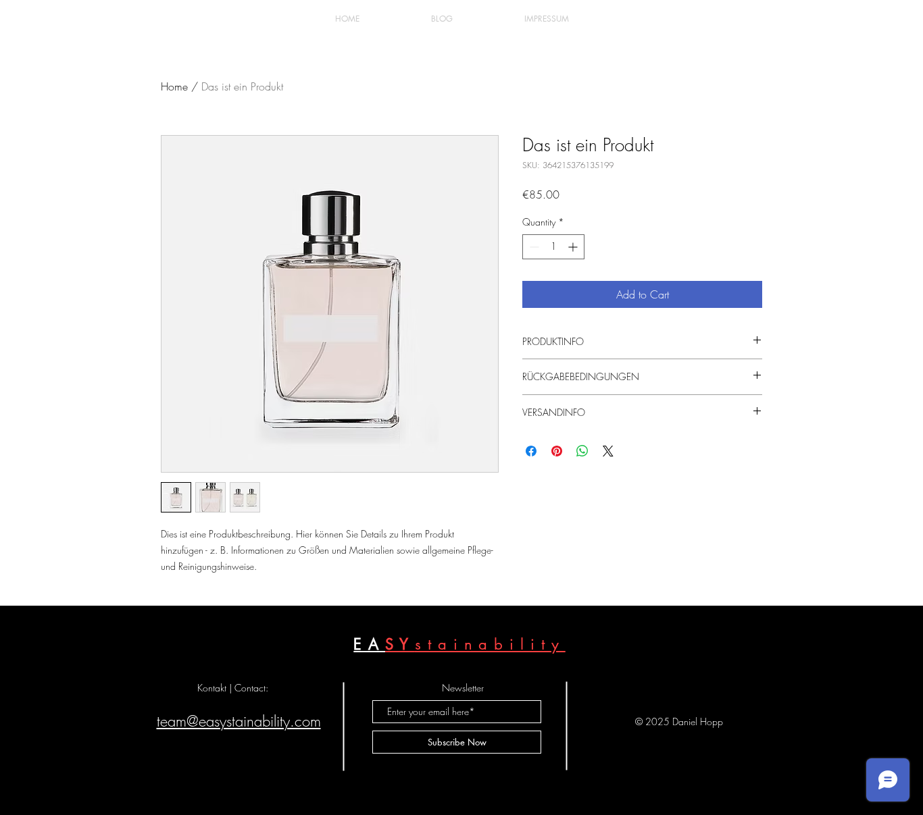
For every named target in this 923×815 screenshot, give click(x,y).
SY (400, 644)
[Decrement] (532, 247)
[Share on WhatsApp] (582, 451)
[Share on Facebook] (531, 451)
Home (174, 86)
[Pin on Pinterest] (557, 451)
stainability (490, 644)
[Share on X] (608, 451)
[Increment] (574, 247)
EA (369, 644)
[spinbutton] (553, 247)
